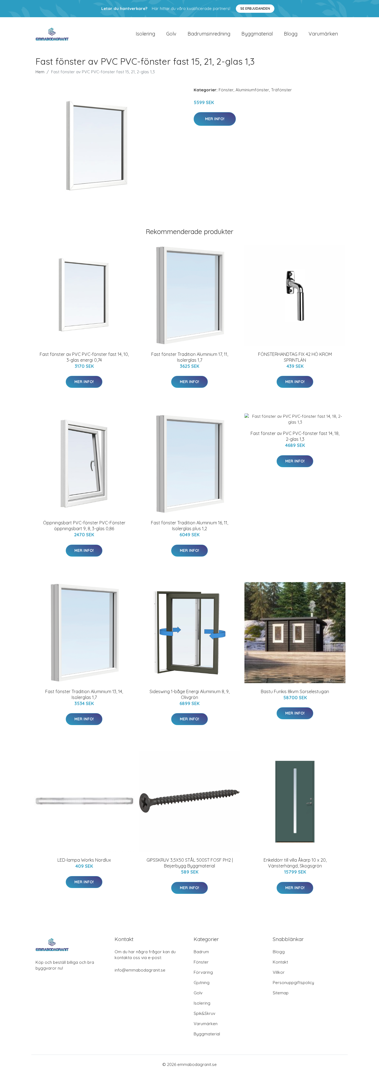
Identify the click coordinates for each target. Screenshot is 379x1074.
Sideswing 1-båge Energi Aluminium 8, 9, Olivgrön (189, 694)
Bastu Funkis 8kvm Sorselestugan (295, 691)
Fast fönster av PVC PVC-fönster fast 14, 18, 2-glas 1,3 (295, 436)
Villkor (279, 972)
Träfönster (281, 89)
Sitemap (281, 992)
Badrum (201, 951)
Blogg (290, 34)
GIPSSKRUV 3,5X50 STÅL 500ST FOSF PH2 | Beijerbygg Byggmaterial (189, 863)
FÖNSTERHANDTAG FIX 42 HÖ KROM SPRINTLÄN (295, 357)
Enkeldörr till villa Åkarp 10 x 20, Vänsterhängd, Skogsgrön (295, 863)
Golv (171, 34)
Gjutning (201, 982)
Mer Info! (214, 118)
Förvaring (203, 972)
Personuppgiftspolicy (293, 982)
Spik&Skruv (204, 1013)
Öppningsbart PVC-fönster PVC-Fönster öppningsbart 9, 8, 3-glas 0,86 (84, 525)
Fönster (226, 89)
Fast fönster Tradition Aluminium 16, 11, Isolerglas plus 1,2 (189, 525)
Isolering (145, 34)
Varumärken (323, 34)
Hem (40, 71)
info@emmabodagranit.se (140, 970)
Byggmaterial (257, 34)
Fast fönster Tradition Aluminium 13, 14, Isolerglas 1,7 (84, 694)
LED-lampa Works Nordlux (84, 860)
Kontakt (280, 962)
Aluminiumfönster (252, 89)
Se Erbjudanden (255, 8)
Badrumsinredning (209, 34)
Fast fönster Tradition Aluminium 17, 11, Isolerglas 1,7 (189, 357)
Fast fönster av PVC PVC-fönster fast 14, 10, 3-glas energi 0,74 (84, 357)
